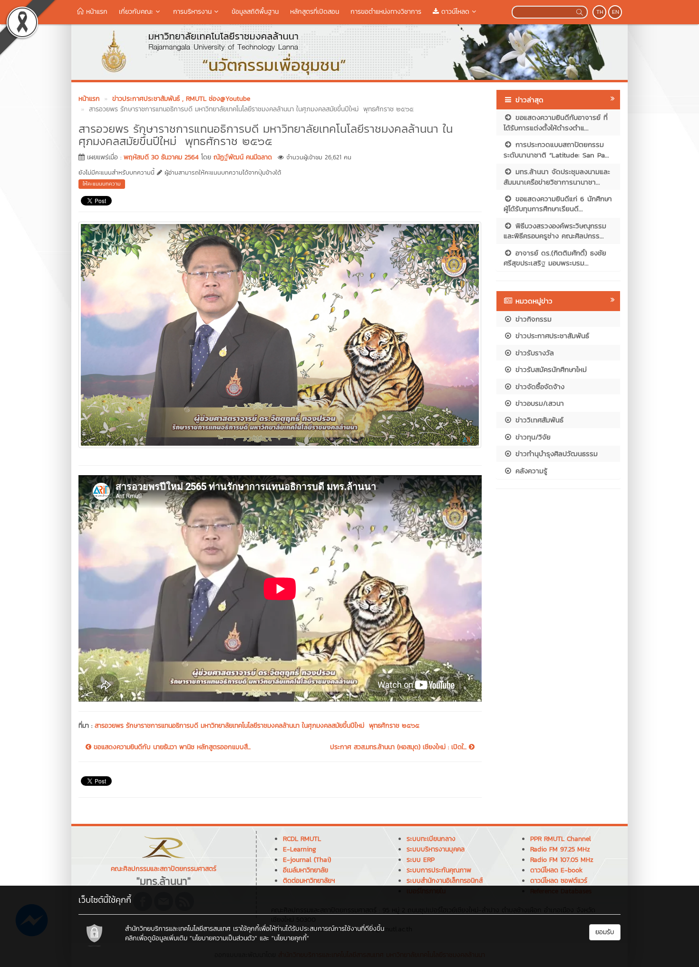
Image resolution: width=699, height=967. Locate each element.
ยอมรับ (604, 932)
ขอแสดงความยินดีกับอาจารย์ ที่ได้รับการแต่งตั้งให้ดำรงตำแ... (556, 122)
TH (599, 12)
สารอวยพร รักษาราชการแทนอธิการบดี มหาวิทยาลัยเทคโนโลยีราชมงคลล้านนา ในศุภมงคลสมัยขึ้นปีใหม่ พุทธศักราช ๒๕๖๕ (257, 726)
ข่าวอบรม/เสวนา (538, 403)
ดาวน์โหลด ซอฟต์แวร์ (558, 881)
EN (615, 12)
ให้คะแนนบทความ (102, 183)
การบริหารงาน (192, 12)
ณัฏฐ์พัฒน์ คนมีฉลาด (243, 157)
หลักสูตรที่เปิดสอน (314, 12)
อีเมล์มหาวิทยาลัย (305, 870)
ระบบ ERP (421, 860)
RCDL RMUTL (302, 839)
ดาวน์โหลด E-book (556, 870)
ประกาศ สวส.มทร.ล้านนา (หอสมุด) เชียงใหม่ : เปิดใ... (399, 747)
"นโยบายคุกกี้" (290, 938)
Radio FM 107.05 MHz (561, 860)
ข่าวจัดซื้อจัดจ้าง (538, 386)
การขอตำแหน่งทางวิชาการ (385, 12)
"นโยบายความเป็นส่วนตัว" (223, 938)
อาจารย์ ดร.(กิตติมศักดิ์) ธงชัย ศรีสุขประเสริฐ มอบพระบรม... (555, 257)
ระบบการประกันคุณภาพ (439, 870)
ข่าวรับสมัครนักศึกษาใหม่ (550, 369)
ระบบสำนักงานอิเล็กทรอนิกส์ (445, 881)
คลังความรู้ (530, 470)
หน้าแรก (95, 12)
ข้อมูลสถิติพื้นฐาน (255, 12)
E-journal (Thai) (307, 860)
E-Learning (299, 849)
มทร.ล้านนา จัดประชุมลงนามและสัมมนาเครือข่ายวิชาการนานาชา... (557, 176)
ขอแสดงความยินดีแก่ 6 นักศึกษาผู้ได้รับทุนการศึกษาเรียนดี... (558, 203)
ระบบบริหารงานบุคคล (436, 849)
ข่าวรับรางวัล (533, 352)
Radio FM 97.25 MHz (560, 849)
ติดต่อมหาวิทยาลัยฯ (309, 881)
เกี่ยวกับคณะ (136, 12)
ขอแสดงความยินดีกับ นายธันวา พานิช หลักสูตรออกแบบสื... (171, 747)
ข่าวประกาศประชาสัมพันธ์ (551, 335)
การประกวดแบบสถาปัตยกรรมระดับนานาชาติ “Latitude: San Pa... (556, 149)
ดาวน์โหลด (454, 12)
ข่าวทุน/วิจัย (532, 436)
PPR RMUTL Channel (560, 839)
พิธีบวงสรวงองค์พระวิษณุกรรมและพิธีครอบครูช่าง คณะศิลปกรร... (555, 230)
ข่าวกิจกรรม (532, 318)
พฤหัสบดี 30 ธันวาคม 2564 (161, 157)
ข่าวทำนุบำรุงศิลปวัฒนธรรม (555, 453)
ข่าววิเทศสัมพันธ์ (538, 419)
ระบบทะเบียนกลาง (431, 839)
